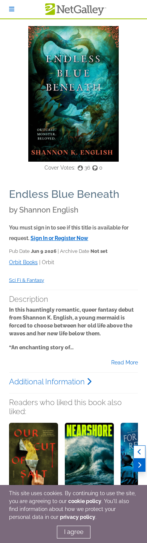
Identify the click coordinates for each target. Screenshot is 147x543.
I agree (73, 531)
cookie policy (84, 501)
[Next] (139, 465)
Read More (124, 362)
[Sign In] (12, 9)
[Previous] (139, 452)
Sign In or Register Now (59, 238)
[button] (33, 462)
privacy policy (77, 517)
